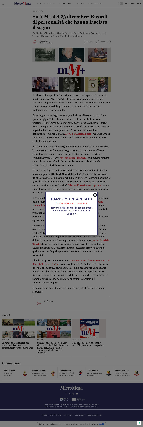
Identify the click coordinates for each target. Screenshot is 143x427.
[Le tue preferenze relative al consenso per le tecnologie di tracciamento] (139, 423)
